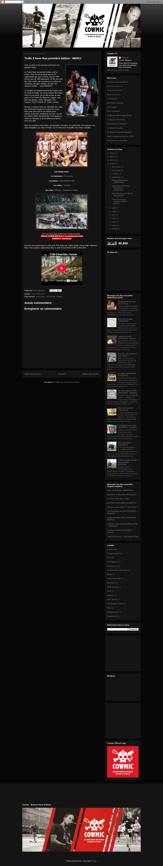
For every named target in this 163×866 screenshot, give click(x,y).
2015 (112, 153)
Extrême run (112, 566)
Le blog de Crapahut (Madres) (119, 132)
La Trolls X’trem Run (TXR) (118, 499)
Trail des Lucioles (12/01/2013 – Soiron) (126, 337)
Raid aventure (113, 587)
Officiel (58, 190)
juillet (114, 211)
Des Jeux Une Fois (115, 86)
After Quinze (112, 599)
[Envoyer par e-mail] (51, 290)
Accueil (61, 374)
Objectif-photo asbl (66, 181)
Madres (110, 595)
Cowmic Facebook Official (117, 82)
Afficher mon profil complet (118, 70)
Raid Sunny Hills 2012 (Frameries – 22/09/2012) (120, 188)
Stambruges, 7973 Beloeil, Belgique (49, 297)
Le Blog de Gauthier (115, 128)
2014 (112, 157)
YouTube (66, 185)
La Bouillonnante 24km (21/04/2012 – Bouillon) (127, 426)
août (114, 208)
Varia (109, 608)
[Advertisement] (123, 653)
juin (114, 215)
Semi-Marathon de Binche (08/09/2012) (122, 195)
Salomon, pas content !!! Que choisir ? (127, 355)
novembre (116, 170)
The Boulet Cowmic (115, 604)
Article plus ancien (90, 374)
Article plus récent (32, 374)
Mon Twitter (112, 107)
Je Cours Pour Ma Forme (117, 570)
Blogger (94, 861)
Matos (109, 574)
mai (114, 218)
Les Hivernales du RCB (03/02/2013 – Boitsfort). (127, 392)
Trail (109, 558)
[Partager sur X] (55, 290)
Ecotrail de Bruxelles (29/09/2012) (120, 181)
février (115, 229)
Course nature (113, 612)
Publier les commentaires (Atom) (67, 382)
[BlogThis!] (53, 290)
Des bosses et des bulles (117, 140)
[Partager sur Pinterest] (60, 290)
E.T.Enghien (112, 99)
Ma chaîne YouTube (115, 103)
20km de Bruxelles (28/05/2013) (125, 320)
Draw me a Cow (113, 94)
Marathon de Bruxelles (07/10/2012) (127, 302)
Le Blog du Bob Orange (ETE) (119, 115)
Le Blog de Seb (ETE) (116, 120)
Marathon (111, 583)
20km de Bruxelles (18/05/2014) (125, 409)
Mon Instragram (113, 111)
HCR (109, 591)
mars (114, 225)
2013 (112, 160)
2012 (112, 164)
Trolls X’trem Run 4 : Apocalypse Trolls (122, 536)
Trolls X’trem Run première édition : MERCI (120, 201)
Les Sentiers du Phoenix (117, 124)
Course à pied (113, 553)
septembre (116, 177)
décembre (116, 167)
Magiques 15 (112, 616)
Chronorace (68, 176)
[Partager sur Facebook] (58, 290)
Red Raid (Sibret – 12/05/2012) (125, 444)
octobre (115, 174)
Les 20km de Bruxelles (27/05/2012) (127, 374)
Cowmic (124, 58)
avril (114, 222)
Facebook (67, 190)
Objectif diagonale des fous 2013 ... (121, 136)
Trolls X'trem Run (38, 294)
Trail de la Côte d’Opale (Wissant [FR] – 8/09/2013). (127, 462)
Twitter (75, 190)
